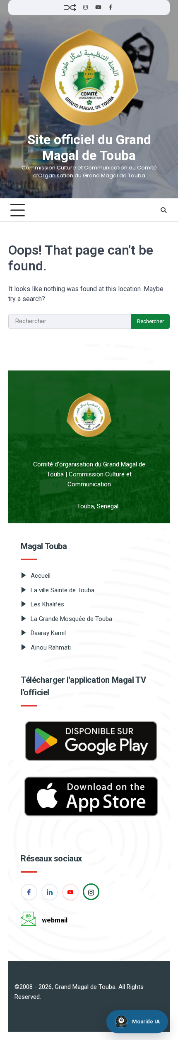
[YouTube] (98, 7)
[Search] (163, 210)
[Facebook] (110, 7)
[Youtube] (70, 892)
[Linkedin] (49, 892)
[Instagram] (86, 7)
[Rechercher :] (69, 321)
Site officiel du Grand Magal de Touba (89, 147)
